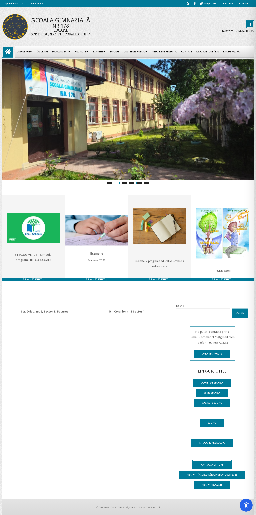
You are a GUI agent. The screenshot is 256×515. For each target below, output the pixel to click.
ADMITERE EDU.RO (212, 382)
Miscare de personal (164, 51)
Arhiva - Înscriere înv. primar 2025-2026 (212, 474)
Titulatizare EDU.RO (212, 442)
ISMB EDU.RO (212, 392)
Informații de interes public (127, 51)
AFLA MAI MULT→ (33, 279)
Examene (98, 51)
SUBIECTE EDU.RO (212, 402)
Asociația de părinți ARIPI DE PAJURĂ (218, 51)
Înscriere (42, 51)
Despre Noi (210, 3)
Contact (243, 3)
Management (60, 51)
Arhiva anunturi (212, 464)
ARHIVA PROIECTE (212, 484)
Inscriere (228, 3)
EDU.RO (212, 422)
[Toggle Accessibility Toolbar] (246, 505)
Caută (180, 306)
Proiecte (80, 51)
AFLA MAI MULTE (212, 353)
